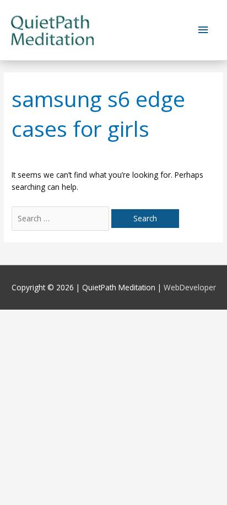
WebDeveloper (190, 287)
